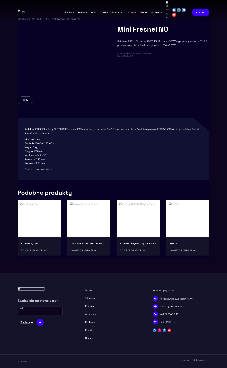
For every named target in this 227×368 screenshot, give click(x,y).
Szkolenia (132, 12)
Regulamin (185, 360)
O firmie (143, 12)
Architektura (118, 12)
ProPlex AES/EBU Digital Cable (138, 243)
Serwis (94, 12)
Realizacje (82, 12)
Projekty (104, 12)
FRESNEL (138, 53)
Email (21, 308)
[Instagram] (179, 10)
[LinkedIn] (184, 10)
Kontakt (200, 12)
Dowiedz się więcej (32, 250)
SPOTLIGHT (128, 56)
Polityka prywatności (200, 360)
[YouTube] (174, 15)
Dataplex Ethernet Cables (86, 243)
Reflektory (147, 53)
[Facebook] (174, 10)
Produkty (69, 12)
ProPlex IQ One (29, 243)
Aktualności (156, 12)
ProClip (174, 243)
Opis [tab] (25, 100)
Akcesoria (130, 53)
